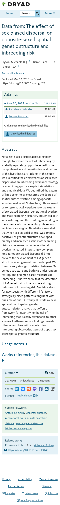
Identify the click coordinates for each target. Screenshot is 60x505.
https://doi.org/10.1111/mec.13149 (28, 450)
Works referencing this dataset (29, 355)
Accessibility (25, 479)
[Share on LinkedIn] (17, 389)
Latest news (31, 493)
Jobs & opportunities (31, 500)
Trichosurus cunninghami (18, 428)
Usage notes (13, 344)
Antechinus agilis (14, 413)
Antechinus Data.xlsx (20, 109)
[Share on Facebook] (40, 389)
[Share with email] (46, 389)
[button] (30, 103)
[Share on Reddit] (29, 389)
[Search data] (37, 13)
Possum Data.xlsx (18, 116)
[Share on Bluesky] (23, 389)
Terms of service (49, 479)
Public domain (24, 395)
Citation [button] (10, 373)
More (48, 13)
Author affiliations (12, 73)
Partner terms (16, 486)
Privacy (6, 479)
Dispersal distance (36, 413)
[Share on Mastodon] (34, 389)
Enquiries (10, 493)
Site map (47, 486)
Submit (10, 13)
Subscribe (53, 493)
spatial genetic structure (29, 423)
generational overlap (16, 418)
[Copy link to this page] (53, 389)
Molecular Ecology (44, 445)
